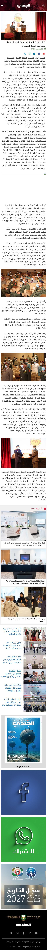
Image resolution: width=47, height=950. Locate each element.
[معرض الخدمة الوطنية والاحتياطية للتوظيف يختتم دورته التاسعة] (23, 602)
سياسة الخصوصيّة (28, 942)
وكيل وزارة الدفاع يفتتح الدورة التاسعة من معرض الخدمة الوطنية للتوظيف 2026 (11, 645)
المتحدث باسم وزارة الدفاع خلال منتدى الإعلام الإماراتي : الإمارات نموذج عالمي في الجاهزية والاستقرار (11, 688)
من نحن (38, 942)
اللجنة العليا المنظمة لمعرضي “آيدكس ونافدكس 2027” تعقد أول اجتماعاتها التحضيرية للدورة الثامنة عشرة (25, 582)
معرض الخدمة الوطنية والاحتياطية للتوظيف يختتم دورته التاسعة (26, 620)
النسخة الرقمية (23, 766)
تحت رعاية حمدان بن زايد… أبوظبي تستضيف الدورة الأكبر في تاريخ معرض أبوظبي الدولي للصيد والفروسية (24, 544)
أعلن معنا (10, 942)
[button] (43, 53)
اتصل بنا (17, 942)
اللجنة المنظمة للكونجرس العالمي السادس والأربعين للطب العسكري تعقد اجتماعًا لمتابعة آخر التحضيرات (11, 674)
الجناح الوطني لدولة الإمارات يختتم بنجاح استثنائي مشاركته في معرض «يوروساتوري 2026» (11, 702)
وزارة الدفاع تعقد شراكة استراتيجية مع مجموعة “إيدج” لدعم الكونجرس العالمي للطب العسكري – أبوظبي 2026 (12, 659)
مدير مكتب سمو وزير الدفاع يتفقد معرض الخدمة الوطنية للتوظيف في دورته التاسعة (12, 631)
